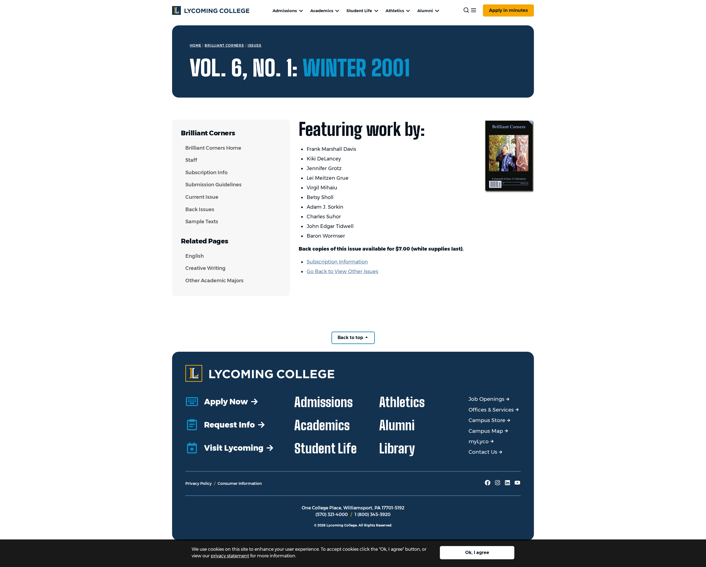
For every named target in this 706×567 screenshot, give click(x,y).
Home (195, 45)
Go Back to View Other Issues (342, 271)
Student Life (359, 10)
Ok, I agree (477, 552)
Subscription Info (206, 173)
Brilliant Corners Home (213, 148)
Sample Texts (201, 222)
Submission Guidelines (213, 185)
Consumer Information (240, 483)
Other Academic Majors (214, 281)
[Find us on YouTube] (517, 484)
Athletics (395, 10)
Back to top (351, 337)
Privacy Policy (198, 483)
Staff (191, 160)
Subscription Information (337, 262)
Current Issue (201, 197)
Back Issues (199, 209)
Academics (321, 10)
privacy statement (230, 555)
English (194, 256)
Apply (508, 10)
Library (397, 448)
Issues (255, 45)
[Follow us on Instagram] (497, 484)
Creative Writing (205, 268)
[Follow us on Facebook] (487, 484)
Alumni (425, 10)
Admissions (284, 10)
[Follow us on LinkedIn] (507, 484)
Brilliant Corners (224, 45)
